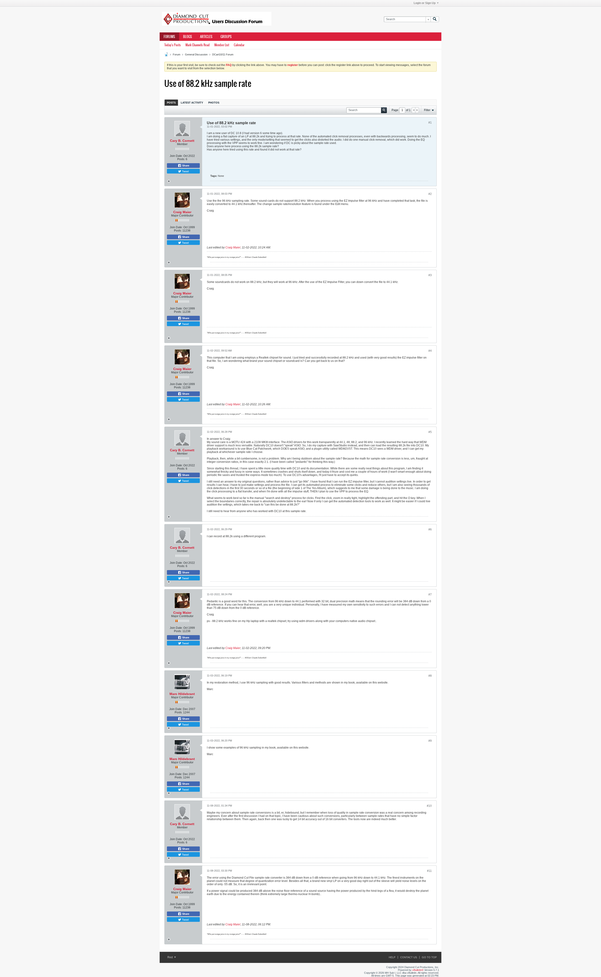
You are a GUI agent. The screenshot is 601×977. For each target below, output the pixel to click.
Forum (176, 54)
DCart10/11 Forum (222, 54)
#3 (430, 275)
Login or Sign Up (424, 3)
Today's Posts (172, 45)
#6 (430, 529)
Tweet (185, 171)
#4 (430, 350)
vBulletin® (418, 970)
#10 (429, 805)
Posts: (181, 159)
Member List (221, 45)
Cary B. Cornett (182, 141)
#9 (430, 740)
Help (392, 957)
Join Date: (176, 156)
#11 (429, 871)
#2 (430, 194)
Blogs (187, 36)
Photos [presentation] (213, 102)
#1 (430, 122)
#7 (430, 594)
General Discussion (196, 54)
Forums (169, 36)
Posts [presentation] (171, 102)
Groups (226, 36)
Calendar (239, 45)
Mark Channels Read (197, 45)
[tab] (171, 102)
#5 (430, 432)
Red (170, 957)
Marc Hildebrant (182, 694)
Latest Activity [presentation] (192, 102)
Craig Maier (182, 212)
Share (185, 165)
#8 (430, 675)
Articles (206, 36)
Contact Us (408, 957)
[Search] (435, 19)
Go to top (429, 957)
